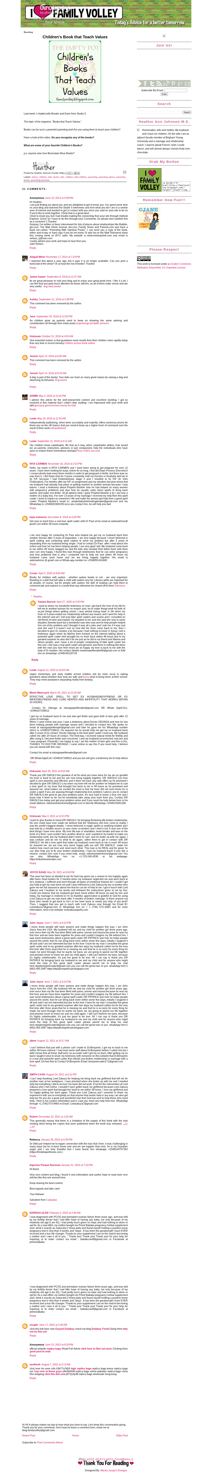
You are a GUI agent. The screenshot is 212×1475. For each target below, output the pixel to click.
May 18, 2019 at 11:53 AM (51, 418)
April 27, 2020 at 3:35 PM (70, 601)
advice (35, 177)
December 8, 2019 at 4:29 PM (64, 517)
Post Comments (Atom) (50, 1442)
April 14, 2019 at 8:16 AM (52, 373)
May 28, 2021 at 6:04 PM (60, 872)
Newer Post (28, 1435)
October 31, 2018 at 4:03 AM (57, 336)
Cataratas (51, 1199)
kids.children (80, 177)
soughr (34, 1324)
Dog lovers (61, 380)
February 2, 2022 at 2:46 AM (64, 1213)
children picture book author (79, 343)
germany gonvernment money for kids (55, 405)
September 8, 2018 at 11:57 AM (64, 276)
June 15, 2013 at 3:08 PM (59, 198)
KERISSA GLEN (39, 1213)
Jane (32, 316)
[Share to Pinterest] (78, 173)
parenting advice (107, 177)
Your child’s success (88, 450)
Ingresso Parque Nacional (45, 1165)
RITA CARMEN (38, 463)
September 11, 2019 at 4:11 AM (54, 441)
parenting (92, 177)
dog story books (52, 286)
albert (33, 1040)
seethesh (35, 1364)
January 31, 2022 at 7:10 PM (76, 1165)
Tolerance (120, 585)
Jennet (34, 356)
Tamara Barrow (47, 601)
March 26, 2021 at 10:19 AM (65, 692)
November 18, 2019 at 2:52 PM (65, 463)
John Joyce (36, 923)
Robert (34, 1116)
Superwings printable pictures (92, 323)
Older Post (122, 1435)
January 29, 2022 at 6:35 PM (56, 1139)
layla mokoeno (38, 517)
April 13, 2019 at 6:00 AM (52, 356)
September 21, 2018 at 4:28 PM (56, 299)
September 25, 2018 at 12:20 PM (54, 316)
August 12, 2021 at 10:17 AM (53, 1040)
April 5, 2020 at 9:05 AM (51, 573)
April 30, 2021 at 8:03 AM (56, 771)
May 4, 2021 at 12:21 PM (55, 816)
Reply (33, 248)
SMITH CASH (37, 1074)
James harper (38, 276)
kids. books (53, 177)
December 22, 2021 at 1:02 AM (56, 1116)
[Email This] (66, 173)
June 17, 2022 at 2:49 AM (53, 1324)
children (43, 177)
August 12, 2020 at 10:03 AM (53, 670)
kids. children (66, 177)
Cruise (33, 573)
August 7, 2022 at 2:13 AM (55, 1364)
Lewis (33, 418)
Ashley (34, 299)
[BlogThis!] (69, 173)
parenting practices (40, 180)
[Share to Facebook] (75, 173)
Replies (38, 596)
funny (86, 677)
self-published (58, 428)
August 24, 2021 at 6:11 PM (61, 1074)
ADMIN (34, 396)
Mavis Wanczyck (39, 692)
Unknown (35, 336)
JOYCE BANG (38, 872)
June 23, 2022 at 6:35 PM (59, 1344)
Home (75, 1435)
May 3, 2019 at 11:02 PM (52, 396)
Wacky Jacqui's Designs (113, 1470)
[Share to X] (72, 173)
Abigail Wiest (37, 257)
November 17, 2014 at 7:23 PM (63, 257)
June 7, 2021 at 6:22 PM (57, 923)
